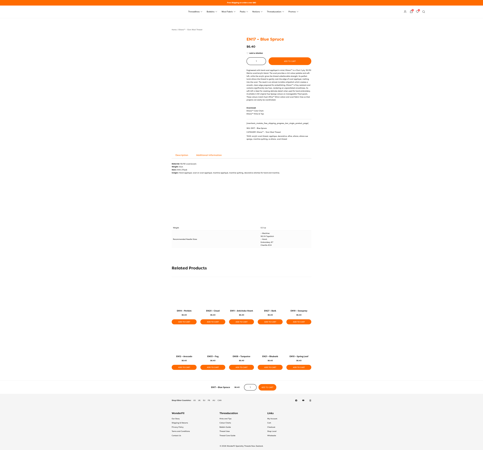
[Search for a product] (423, 11)
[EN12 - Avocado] (184, 341)
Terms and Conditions (181, 431)
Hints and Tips (225, 418)
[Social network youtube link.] (303, 400)
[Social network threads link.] (310, 400)
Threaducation (274, 11)
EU (204, 400)
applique (273, 136)
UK (199, 400)
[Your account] (405, 11)
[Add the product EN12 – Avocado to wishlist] (194, 333)
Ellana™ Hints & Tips (255, 114)
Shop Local (271, 431)
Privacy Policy (178, 427)
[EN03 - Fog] (212, 341)
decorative (282, 136)
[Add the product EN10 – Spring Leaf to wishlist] (309, 333)
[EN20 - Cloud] (212, 295)
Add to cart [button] (184, 322)
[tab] (182, 155)
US (194, 400)
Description (181, 155)
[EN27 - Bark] (270, 295)
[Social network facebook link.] (296, 400)
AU (214, 400)
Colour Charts (225, 423)
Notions (256, 11)
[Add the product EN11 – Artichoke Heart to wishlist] (252, 287)
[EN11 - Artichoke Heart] (241, 295)
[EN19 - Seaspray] (298, 295)
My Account (272, 418)
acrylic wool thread (260, 136)
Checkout (271, 427)
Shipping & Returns (180, 423)
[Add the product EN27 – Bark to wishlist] (280, 287)
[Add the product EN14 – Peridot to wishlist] (194, 287)
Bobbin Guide (225, 427)
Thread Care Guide (227, 435)
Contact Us (176, 435)
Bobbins (210, 11)
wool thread (282, 139)
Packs (242, 11)
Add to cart (290, 61)
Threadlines (194, 11)
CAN (220, 400)
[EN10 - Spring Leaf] (298, 341)
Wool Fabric (227, 11)
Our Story (176, 418)
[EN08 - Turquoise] (241, 341)
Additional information (209, 155)
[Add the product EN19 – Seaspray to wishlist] (309, 287)
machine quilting (260, 139)
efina (290, 136)
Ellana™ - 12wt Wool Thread (190, 29)
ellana (295, 136)
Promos (292, 11)
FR (209, 400)
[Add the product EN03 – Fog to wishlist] (223, 333)
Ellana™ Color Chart (255, 111)
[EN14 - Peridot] (184, 295)
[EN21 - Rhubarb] (270, 341)
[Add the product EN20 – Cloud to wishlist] (223, 287)
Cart (269, 423)
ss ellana (272, 139)
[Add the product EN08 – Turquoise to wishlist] (252, 333)
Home (174, 29)
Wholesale (271, 435)
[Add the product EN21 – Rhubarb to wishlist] (280, 333)
